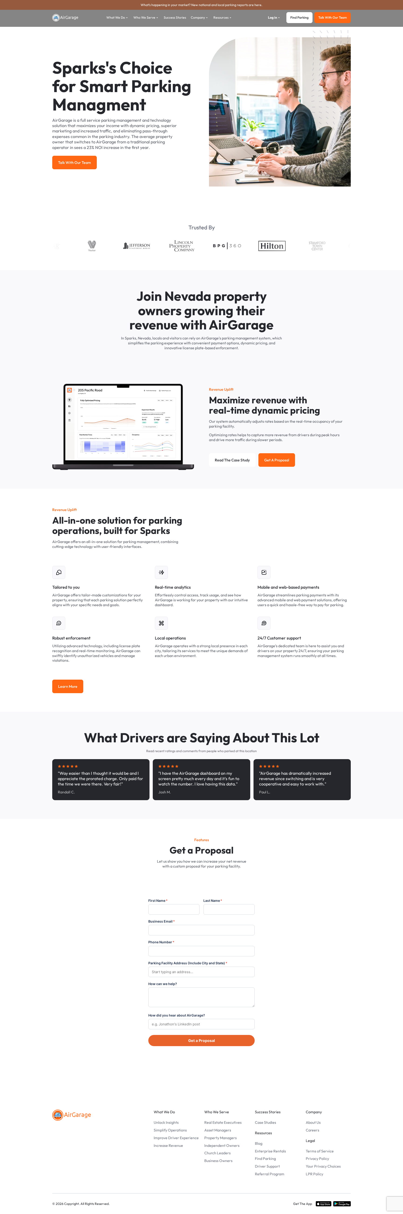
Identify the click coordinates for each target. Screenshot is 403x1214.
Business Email (161, 921)
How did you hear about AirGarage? (176, 1015)
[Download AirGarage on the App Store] (323, 1204)
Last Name (212, 901)
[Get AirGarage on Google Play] (342, 1204)
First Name (158, 901)
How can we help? (162, 984)
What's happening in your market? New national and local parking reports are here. (201, 5)
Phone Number (161, 942)
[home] (65, 17)
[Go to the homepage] (71, 1115)
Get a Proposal (201, 1040)
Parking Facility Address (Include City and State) (187, 963)
